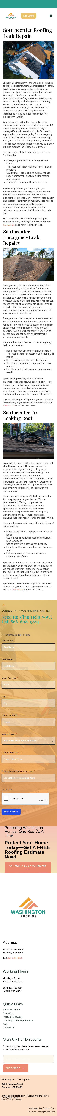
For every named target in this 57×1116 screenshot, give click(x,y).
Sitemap (18, 1100)
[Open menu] (51, 16)
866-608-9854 (14, 958)
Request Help (11, 811)
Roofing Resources (13, 1016)
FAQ (5, 1024)
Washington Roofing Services (18, 1020)
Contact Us (9, 225)
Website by (41, 1108)
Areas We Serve (11, 1009)
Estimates (8, 1013)
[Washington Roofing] (11, 16)
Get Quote (28, 16)
